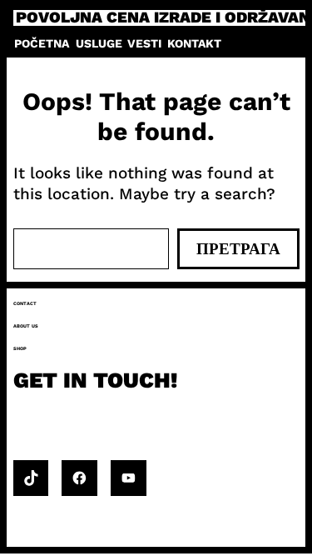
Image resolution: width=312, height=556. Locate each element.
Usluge (99, 43)
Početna (41, 43)
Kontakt (194, 43)
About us (25, 325)
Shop (20, 348)
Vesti (144, 43)
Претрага (238, 248)
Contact (25, 303)
